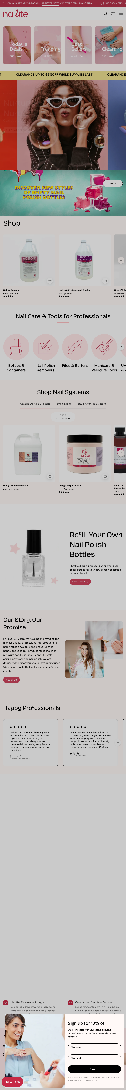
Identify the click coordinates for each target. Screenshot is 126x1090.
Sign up (94, 1069)
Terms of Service (84, 1080)
